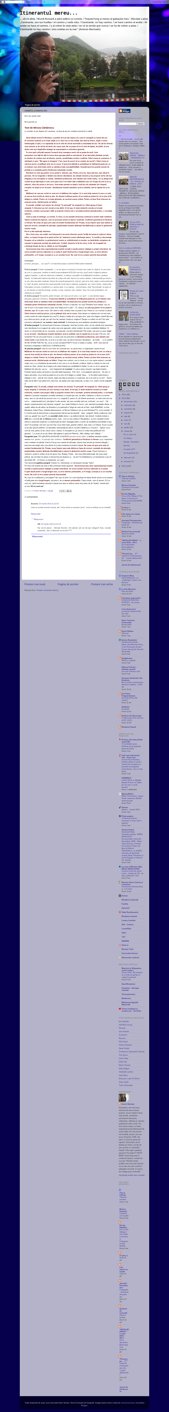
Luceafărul (126, 929)
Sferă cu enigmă (128, 660)
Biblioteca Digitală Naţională (130, 1003)
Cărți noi (125, 633)
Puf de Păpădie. (129, 494)
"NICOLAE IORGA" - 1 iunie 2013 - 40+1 (131, 541)
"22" (124, 937)
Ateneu (125, 807)
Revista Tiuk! (127, 949)
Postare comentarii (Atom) (47, 590)
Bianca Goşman (129, 485)
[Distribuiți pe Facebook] (68, 491)
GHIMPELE (126, 778)
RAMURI (125, 941)
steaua (125, 896)
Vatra (124, 933)
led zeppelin (124, 1021)
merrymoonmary (128, 1403)
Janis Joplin (124, 1082)
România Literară (129, 916)
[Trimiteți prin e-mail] (60, 491)
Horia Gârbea (127, 631)
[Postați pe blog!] (63, 491)
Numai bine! (127, 625)
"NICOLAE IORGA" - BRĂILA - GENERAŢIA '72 (137, 155)
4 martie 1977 (129, 449)
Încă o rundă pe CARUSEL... (131, 248)
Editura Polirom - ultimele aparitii (129, 668)
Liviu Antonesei (129, 609)
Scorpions (123, 1035)
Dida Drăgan (124, 1068)
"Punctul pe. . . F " (130, 554)
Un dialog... (128, 438)
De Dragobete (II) (131, 453)
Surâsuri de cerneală (131, 531)
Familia (125, 904)
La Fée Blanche (129, 589)
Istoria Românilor (129, 640)
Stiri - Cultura (127, 924)
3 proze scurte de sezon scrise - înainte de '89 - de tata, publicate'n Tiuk (132, 873)
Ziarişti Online (128, 830)
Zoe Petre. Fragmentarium (128, 695)
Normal (127, 445)
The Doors (123, 1055)
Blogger (84, 1405)
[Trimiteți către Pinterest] (70, 491)
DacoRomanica (128, 984)
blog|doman (127, 658)
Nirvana (122, 1038)
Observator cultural (130, 957)
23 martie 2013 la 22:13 (51, 524)
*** (120, 136)
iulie (126, 416)
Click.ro (125, 945)
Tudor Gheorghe (126, 1085)
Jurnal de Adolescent (131, 565)
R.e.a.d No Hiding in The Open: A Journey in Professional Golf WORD (132, 498)
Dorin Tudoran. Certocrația (128, 621)
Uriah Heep (123, 1058)
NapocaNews (127, 794)
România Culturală (130, 900)
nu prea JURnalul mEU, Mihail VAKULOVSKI (132, 868)
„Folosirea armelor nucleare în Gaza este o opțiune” (132, 820)
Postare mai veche (102, 584)
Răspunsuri (38, 519)
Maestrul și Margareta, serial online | (132, 969)
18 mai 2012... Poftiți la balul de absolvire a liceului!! (137, 225)
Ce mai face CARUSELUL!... (136, 268)
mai (126, 424)
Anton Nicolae (127, 1104)
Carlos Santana (125, 1045)
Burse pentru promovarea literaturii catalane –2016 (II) (132, 684)
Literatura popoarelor (131, 598)
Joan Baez (123, 1075)
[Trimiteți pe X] (65, 491)
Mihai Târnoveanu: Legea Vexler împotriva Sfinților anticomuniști (132, 798)
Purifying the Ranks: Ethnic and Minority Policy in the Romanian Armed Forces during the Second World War (132, 647)
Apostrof (126, 908)
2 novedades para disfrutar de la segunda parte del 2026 (131, 746)
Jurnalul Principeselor (131, 520)
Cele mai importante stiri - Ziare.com (131, 756)
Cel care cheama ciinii (131, 671)
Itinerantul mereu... (49, 13)
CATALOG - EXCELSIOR (135, 313)
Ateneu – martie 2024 (131, 810)
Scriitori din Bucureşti (131, 716)
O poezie (125, 709)
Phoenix (122, 1028)
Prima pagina (127, 816)
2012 (124, 466)
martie (127, 431)
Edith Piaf (123, 1062)
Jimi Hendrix (124, 1031)
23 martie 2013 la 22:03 (49, 504)
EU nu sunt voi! (130, 434)
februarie (128, 457)
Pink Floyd (123, 1041)
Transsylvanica (128, 994)
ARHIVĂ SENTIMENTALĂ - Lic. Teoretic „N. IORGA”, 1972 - (137, 180)
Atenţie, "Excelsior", (132, 442)
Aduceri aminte (128, 534)
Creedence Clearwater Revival (131, 1052)
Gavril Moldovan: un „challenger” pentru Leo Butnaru (131, 580)
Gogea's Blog (128, 576)
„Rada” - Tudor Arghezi (128, 334)
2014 (124, 394)
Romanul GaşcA (129, 727)
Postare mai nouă (34, 584)
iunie (126, 420)
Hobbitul (125, 707)
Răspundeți (35, 514)
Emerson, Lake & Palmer (129, 1078)
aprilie (127, 427)
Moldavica (126, 998)
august (127, 413)
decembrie (128, 401)
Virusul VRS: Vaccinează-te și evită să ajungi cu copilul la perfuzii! (132, 975)
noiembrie (128, 405)
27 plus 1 (126, 507)
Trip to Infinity (128, 476)
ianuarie (127, 461)
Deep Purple (124, 1048)
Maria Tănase (124, 1065)
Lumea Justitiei (128, 920)
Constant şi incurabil (130, 487)
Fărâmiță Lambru (126, 1072)
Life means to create (131, 514)
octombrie (128, 409)
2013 (124, 398)
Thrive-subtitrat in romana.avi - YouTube (131, 1010)
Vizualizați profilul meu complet (132, 1175)
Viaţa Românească (130, 912)
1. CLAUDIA (124, 203)
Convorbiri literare (130, 953)
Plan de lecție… (128, 591)
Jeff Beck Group (125, 1025)
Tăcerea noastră (128, 478)
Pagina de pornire (32, 105)
